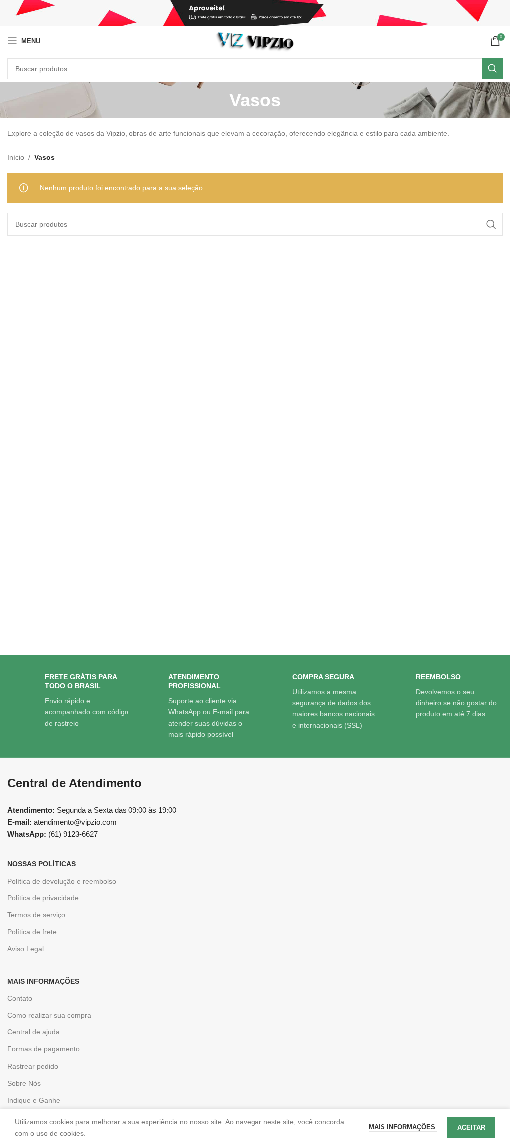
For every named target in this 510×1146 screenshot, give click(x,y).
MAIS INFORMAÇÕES (43, 981)
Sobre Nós (24, 1083)
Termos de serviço (36, 915)
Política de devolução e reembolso (61, 881)
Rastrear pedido (32, 1066)
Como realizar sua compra (49, 1015)
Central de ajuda (33, 1032)
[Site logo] (255, 40)
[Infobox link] (69, 700)
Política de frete (32, 932)
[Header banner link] (255, 13)
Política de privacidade (43, 898)
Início (15, 157)
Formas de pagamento (43, 1049)
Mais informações (403, 1127)
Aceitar (471, 1127)
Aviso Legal (25, 949)
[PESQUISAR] (492, 68)
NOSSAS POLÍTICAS (41, 864)
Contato (19, 998)
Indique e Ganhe (33, 1100)
